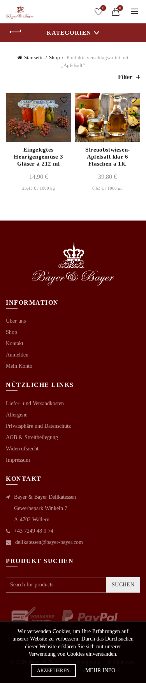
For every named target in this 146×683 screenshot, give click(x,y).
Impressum (18, 460)
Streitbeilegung (41, 437)
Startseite (34, 57)
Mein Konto (19, 366)
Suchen (123, 585)
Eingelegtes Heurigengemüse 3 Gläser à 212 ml (38, 156)
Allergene (16, 415)
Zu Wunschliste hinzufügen (64, 100)
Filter (125, 77)
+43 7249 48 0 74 (33, 531)
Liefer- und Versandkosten (35, 403)
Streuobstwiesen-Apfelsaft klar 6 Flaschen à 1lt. (107, 156)
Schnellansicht (64, 127)
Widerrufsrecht (22, 449)
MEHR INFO (100, 670)
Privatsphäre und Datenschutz (38, 426)
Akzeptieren (53, 670)
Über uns (16, 321)
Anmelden (17, 355)
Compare (64, 113)
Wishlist (103, 8)
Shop (54, 57)
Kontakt (14, 343)
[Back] (15, 32)
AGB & (15, 437)
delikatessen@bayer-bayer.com (49, 542)
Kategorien (69, 33)
